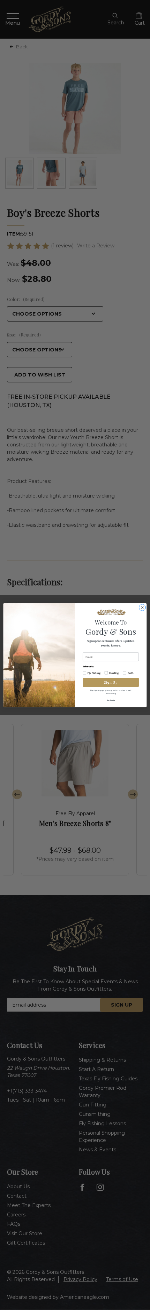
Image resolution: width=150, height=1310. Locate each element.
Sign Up (111, 682)
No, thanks (111, 700)
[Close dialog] (142, 607)
